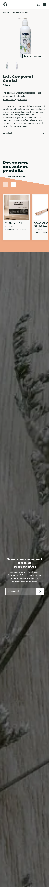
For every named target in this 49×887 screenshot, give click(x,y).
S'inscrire (22, 99)
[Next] (13, 184)
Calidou (6, 85)
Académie (9, 226)
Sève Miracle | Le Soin (14, 223)
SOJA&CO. (38, 229)
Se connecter (9, 99)
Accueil (6, 13)
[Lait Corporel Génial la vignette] (7, 65)
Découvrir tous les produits (14, 176)
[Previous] (5, 184)
